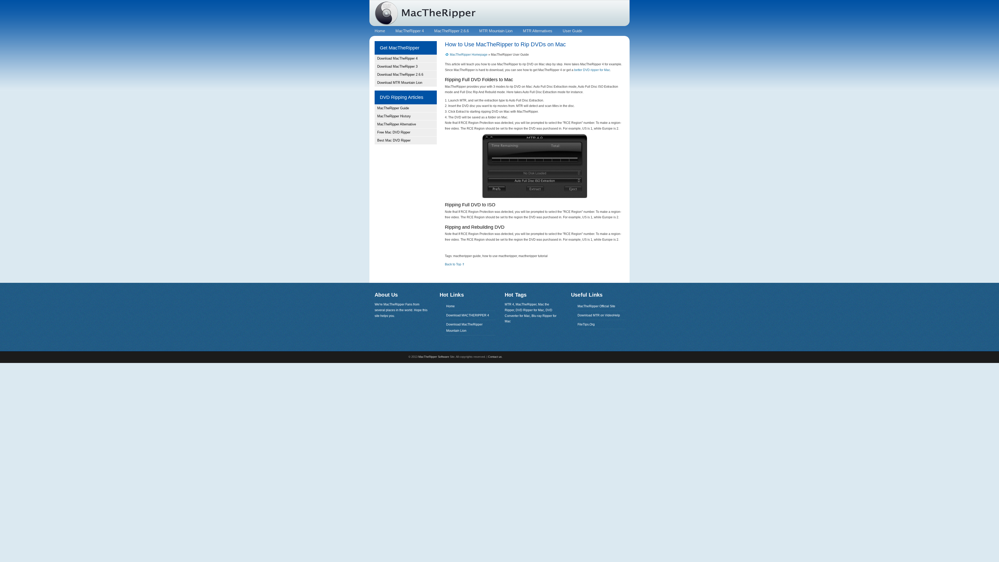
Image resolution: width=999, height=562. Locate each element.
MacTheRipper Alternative (396, 124)
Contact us (495, 356)
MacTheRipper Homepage (469, 54)
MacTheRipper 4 (409, 31)
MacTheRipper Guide (393, 108)
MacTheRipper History (394, 116)
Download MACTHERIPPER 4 (467, 315)
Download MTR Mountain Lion (399, 83)
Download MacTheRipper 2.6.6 (400, 74)
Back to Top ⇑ (455, 264)
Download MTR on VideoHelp (599, 315)
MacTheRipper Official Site (596, 306)
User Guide (572, 31)
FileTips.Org (586, 324)
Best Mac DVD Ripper (394, 140)
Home (450, 306)
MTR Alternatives (537, 31)
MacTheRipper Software (433, 356)
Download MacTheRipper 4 (397, 58)
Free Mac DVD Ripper (393, 132)
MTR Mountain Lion (496, 31)
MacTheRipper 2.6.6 (451, 31)
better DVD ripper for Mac (592, 70)
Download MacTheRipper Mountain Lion (464, 328)
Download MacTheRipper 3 (397, 66)
